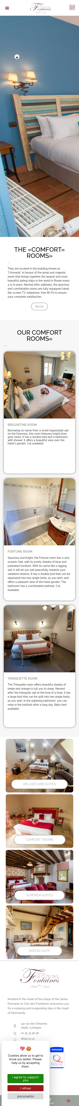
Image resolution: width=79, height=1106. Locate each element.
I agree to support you (25, 1078)
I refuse (25, 1088)
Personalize (25, 1096)
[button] (7, 8)
